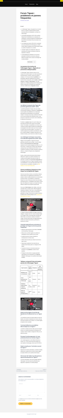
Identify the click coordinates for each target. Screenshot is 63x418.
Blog (37, 4)
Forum (26, 4)
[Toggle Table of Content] (34, 62)
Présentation (31, 4)
